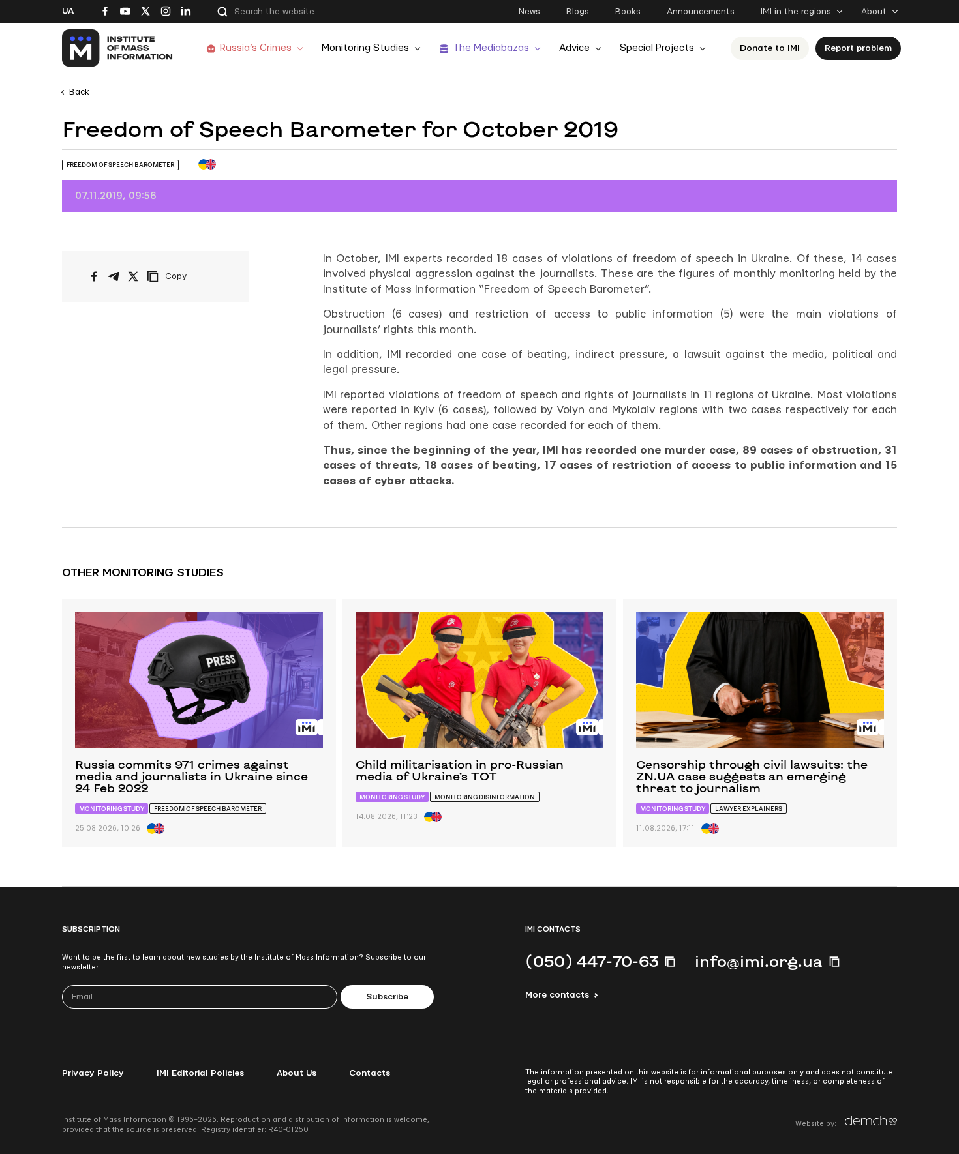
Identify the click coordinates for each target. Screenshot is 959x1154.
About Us (296, 1073)
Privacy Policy (93, 1073)
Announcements (701, 11)
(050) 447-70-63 (591, 961)
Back (79, 91)
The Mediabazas (491, 48)
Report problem (858, 48)
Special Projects (657, 48)
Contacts (369, 1073)
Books (628, 11)
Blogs (577, 11)
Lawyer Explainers (748, 808)
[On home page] (118, 48)
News (529, 11)
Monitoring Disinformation (484, 797)
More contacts (557, 994)
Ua (68, 11)
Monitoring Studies (365, 48)
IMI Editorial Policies (200, 1073)
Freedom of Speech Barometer (120, 164)
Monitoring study (111, 808)
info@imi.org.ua (759, 961)
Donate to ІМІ (770, 48)
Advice (574, 48)
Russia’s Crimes (256, 48)
